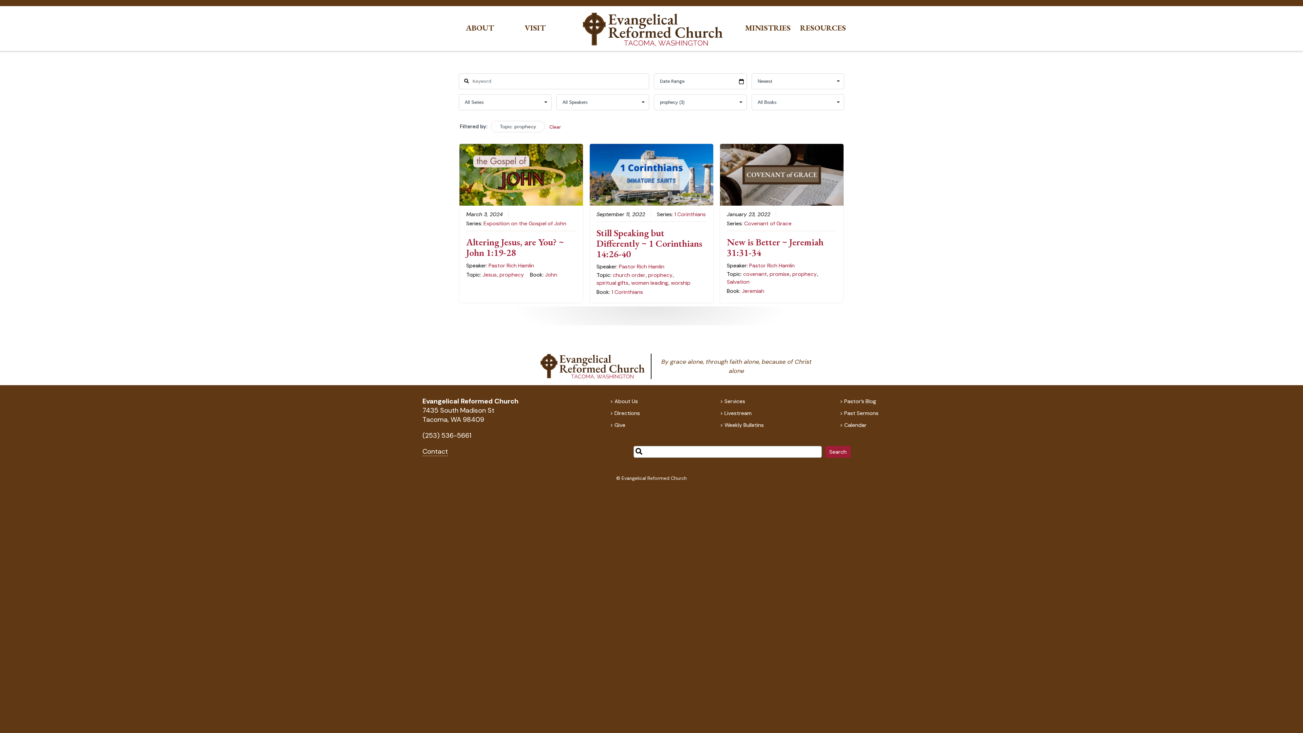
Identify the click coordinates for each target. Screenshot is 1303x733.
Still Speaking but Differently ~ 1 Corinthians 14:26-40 (649, 243)
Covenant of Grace (768, 223)
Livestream (738, 413)
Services (734, 401)
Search (838, 451)
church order (629, 275)
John (551, 274)
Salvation (738, 281)
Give (620, 425)
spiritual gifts (612, 282)
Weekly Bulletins (744, 425)
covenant (755, 274)
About (480, 28)
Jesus (490, 274)
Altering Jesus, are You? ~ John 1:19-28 (515, 247)
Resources (823, 28)
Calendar (855, 425)
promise (780, 274)
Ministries (768, 28)
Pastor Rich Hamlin (511, 265)
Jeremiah (753, 291)
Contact (435, 451)
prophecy (511, 274)
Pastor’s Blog (860, 401)
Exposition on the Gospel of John (525, 223)
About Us (626, 401)
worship (681, 282)
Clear (555, 127)
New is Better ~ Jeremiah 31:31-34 (775, 247)
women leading (649, 282)
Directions (627, 413)
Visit (535, 28)
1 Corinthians (690, 214)
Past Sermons (861, 413)
